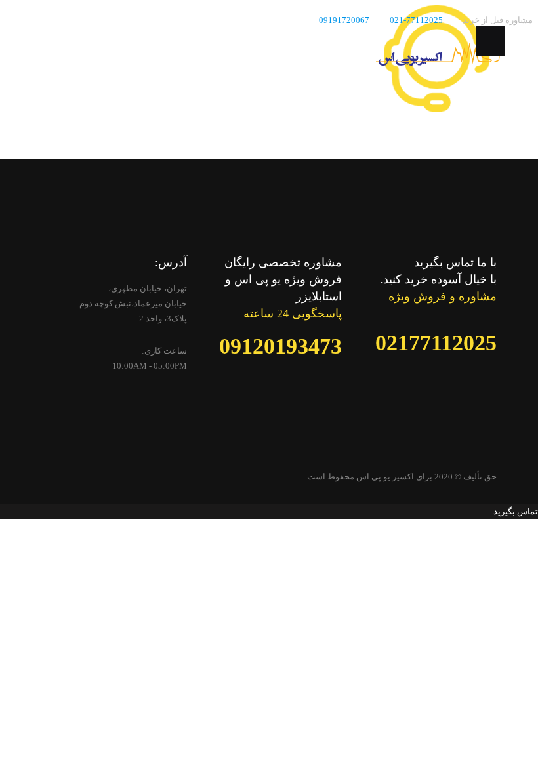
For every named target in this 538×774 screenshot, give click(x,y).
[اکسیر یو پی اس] (438, 63)
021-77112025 (416, 20)
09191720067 (344, 20)
